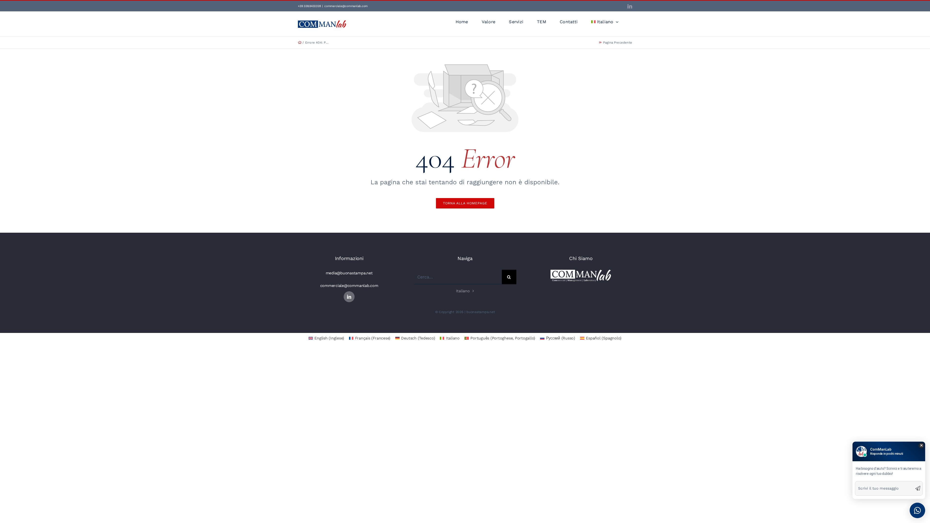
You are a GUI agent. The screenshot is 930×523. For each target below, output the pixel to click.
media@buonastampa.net (349, 273)
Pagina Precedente (617, 42)
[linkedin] (349, 296)
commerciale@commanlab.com (346, 6)
